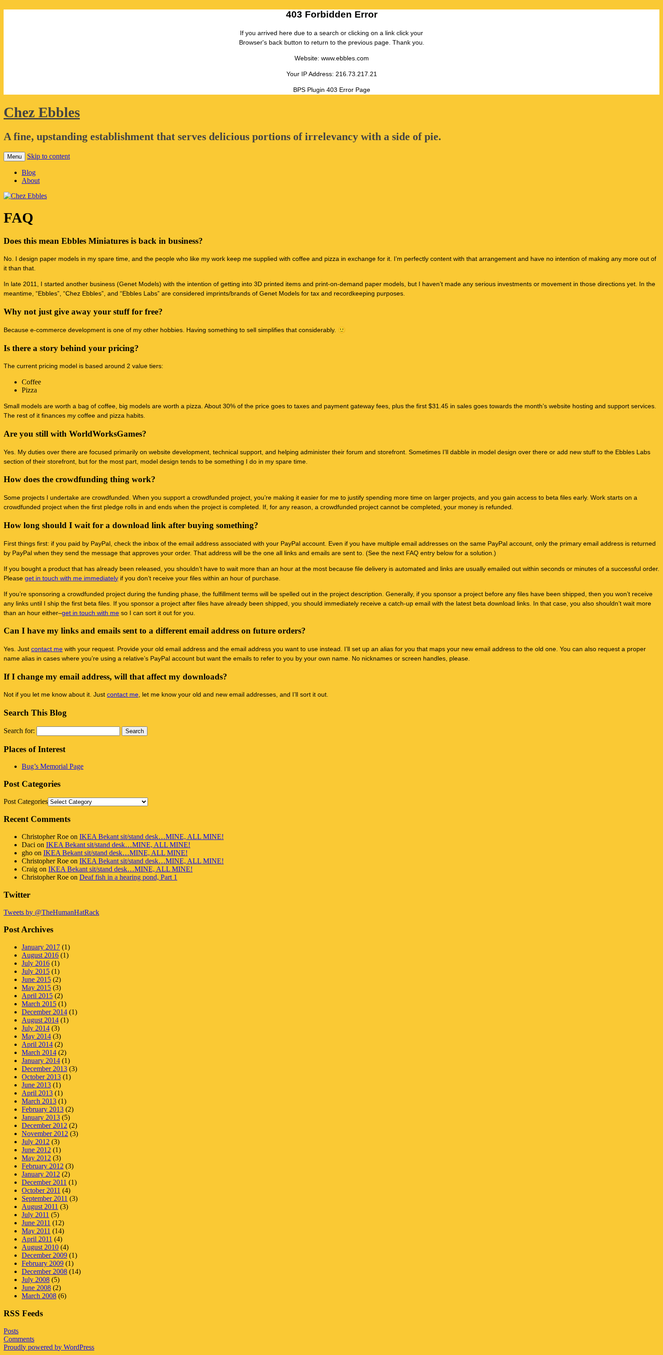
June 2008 (36, 1287)
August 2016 (40, 955)
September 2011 (45, 1198)
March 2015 (39, 1004)
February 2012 (43, 1166)
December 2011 (44, 1182)
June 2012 (36, 1150)
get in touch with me (90, 612)
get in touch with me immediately (71, 578)
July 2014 (36, 1028)
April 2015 (37, 995)
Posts (11, 1331)
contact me (47, 648)
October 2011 (41, 1190)
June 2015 (36, 979)
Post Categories (26, 801)
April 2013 (37, 1093)
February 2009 (43, 1263)
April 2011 (37, 1239)
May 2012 (36, 1158)
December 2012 (44, 1125)
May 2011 (36, 1231)
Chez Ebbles (42, 112)
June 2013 (36, 1085)
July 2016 (36, 963)
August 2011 (40, 1206)
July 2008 (36, 1279)
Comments (19, 1339)
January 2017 (41, 947)
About (31, 180)
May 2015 (36, 987)
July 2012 (36, 1141)
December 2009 (44, 1255)
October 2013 (41, 1077)
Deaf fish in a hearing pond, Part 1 (128, 877)
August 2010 (40, 1247)
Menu (14, 156)
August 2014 (40, 1020)
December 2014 (44, 1012)
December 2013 (44, 1068)
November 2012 (45, 1133)
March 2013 (39, 1101)
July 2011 (35, 1214)
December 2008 (44, 1271)
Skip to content (48, 156)
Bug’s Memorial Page (52, 766)
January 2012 (41, 1174)
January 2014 (41, 1060)
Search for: (19, 731)
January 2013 (41, 1117)
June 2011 (36, 1223)
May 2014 (36, 1036)
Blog (29, 172)
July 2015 (36, 971)
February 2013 (43, 1109)
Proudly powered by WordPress (49, 1347)
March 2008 (39, 1296)
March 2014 (39, 1052)
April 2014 (37, 1044)
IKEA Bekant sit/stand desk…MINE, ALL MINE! (151, 836)
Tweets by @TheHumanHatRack (51, 912)
